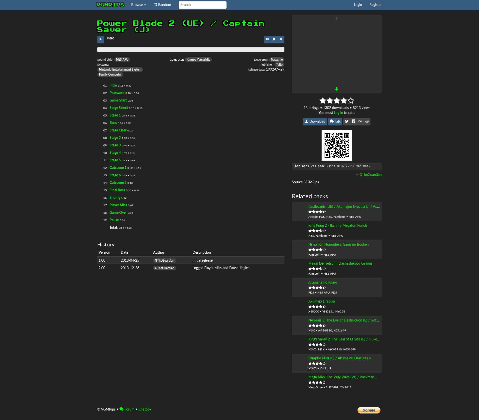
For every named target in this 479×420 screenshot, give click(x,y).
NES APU (122, 59)
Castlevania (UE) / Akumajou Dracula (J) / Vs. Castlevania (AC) (355, 207)
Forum (128, 409)
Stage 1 (115, 115)
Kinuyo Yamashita (198, 59)
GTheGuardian (164, 260)
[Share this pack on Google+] (360, 121)
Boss (113, 123)
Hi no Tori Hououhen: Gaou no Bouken (338, 244)
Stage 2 (115, 138)
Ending (115, 198)
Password (117, 93)
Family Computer (110, 74)
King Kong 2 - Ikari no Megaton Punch (337, 225)
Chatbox (144, 409)
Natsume (277, 59)
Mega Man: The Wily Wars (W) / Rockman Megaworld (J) (352, 377)
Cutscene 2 (118, 183)
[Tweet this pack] (346, 121)
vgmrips (110, 5)
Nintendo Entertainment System (120, 69)
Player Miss (118, 205)
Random (164, 5)
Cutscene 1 (118, 168)
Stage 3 (115, 145)
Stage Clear (118, 130)
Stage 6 (115, 175)
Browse (137, 5)
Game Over (118, 212)
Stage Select (119, 108)
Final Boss (117, 190)
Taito (279, 64)
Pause (114, 220)
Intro (113, 85)
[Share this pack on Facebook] (353, 121)
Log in (338, 113)
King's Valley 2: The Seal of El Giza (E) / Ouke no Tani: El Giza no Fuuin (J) (364, 339)
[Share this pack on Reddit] (366, 121)
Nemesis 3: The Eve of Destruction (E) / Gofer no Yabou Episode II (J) (361, 320)
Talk (337, 121)
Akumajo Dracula (321, 301)
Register (375, 5)
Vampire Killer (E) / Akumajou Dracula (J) (339, 358)
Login (358, 5)
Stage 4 (115, 153)
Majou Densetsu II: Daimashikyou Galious (340, 263)
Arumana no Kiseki (322, 282)
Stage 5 (115, 160)
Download (316, 121)
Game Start (118, 100)
